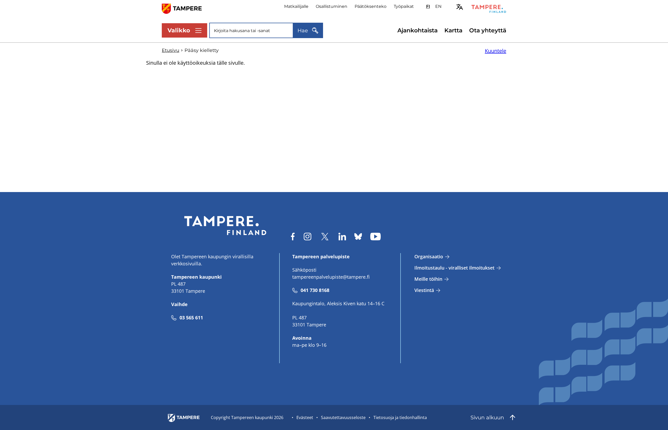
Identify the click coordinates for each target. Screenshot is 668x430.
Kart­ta (453, 30)
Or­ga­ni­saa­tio (428, 256)
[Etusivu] (185, 8)
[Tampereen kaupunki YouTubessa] (375, 237)
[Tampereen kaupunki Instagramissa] (307, 237)
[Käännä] (459, 6)
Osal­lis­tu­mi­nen (331, 6)
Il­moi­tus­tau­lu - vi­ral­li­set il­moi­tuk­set (454, 268)
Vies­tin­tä (424, 290)
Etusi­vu (170, 50)
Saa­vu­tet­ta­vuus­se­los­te (343, 417)
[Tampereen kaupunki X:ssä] (324, 237)
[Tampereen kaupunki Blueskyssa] (358, 237)
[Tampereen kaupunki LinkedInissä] (342, 237)
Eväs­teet (304, 417)
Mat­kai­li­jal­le (296, 6)
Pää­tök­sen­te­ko (370, 6)
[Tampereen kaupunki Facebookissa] (293, 237)
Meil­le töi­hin (428, 279)
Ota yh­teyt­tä (487, 30)
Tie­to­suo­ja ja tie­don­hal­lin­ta (400, 417)
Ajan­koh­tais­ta (417, 30)
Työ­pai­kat (404, 6)
